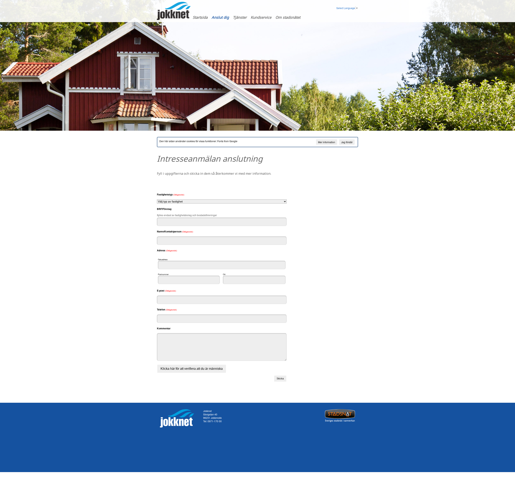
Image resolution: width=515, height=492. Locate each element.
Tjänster (240, 17)
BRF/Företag (164, 209)
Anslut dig (220, 17)
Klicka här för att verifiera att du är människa (192, 368)
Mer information (326, 142)
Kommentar (164, 328)
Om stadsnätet (287, 17)
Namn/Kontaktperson (175, 231)
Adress (167, 250)
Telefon (167, 309)
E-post (166, 290)
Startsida (200, 17)
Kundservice (261, 17)
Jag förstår (347, 142)
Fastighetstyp (170, 194)
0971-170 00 (215, 421)
